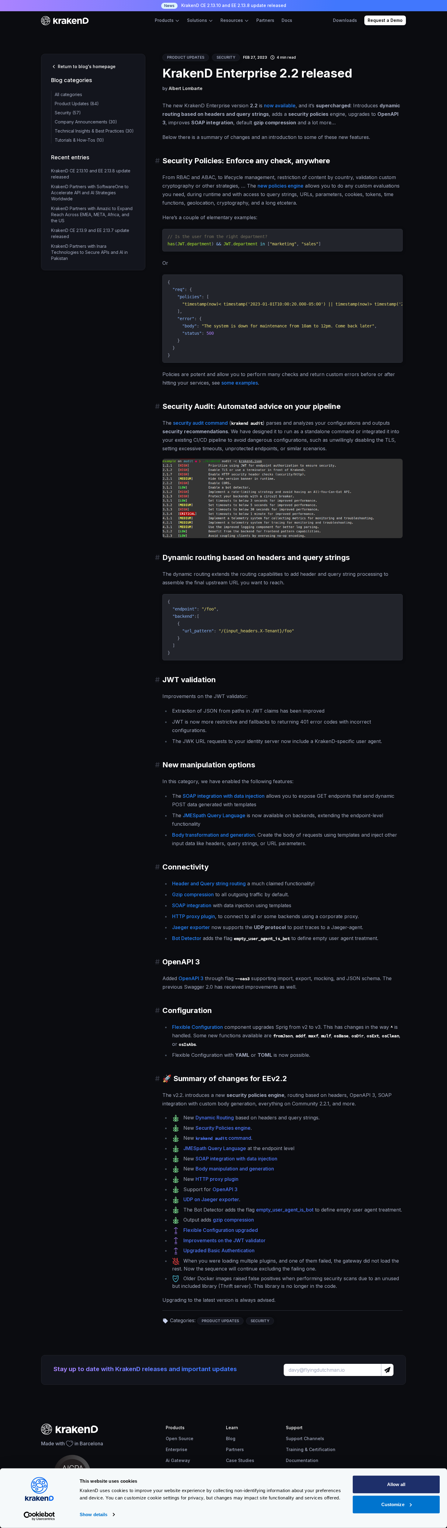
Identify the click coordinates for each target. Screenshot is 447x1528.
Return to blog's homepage (86, 66)
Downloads (345, 20)
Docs (287, 20)
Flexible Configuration (197, 1027)
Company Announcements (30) (86, 121)
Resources (232, 20)
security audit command (200, 423)
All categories (68, 94)
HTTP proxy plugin (193, 916)
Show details (93, 1514)
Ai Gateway (178, 1460)
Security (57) (68, 112)
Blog (230, 1438)
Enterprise (176, 1449)
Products (165, 20)
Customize (392, 1504)
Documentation (302, 1460)
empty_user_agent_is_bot (285, 1210)
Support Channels (305, 1438)
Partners (265, 20)
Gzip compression (193, 894)
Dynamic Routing (215, 1118)
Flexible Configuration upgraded (220, 1230)
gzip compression (233, 1220)
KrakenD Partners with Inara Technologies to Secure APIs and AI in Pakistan (89, 252)
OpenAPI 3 (190, 978)
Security (226, 57)
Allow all (396, 1484)
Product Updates (185, 57)
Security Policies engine (223, 1128)
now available (280, 105)
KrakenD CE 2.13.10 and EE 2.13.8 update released (225, 5)
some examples (239, 383)
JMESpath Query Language (214, 815)
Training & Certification (310, 1449)
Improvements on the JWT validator (224, 1240)
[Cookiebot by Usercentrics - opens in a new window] (39, 1516)
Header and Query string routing (209, 883)
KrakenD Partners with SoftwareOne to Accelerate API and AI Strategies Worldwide (90, 192)
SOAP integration (191, 905)
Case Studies (240, 1460)
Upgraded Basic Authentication (219, 1250)
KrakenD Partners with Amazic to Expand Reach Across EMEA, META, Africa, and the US (92, 214)
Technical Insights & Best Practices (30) (94, 130)
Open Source (179, 1438)
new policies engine (280, 186)
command (223, 1138)
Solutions (197, 20)
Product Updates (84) (77, 103)
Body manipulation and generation (235, 1169)
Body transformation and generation (213, 835)
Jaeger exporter (191, 927)
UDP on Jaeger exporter (211, 1199)
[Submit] (387, 1370)
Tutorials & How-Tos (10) (79, 140)
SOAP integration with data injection (224, 796)
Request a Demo (385, 20)
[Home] (65, 20)
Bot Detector (186, 938)
